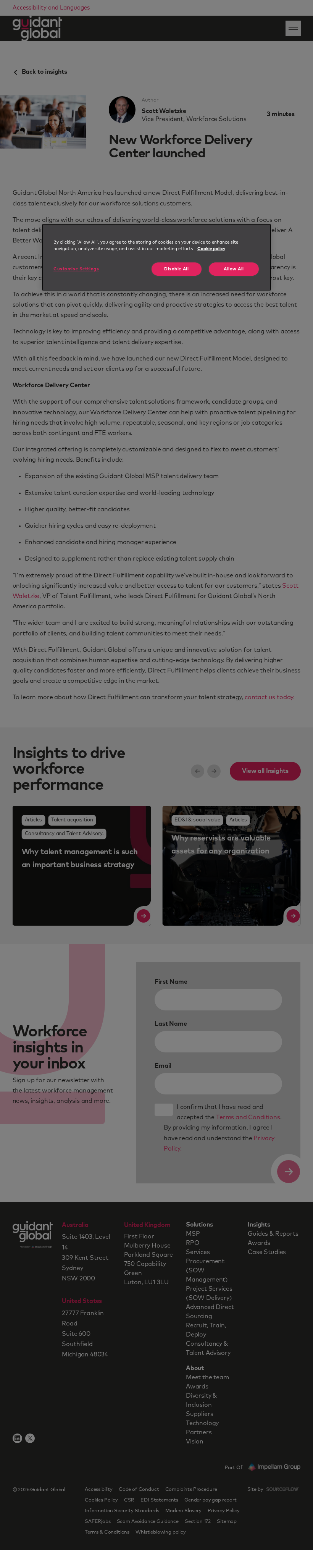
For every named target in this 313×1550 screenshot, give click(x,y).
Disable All (176, 269)
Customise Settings (76, 269)
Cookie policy (211, 249)
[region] (156, 257)
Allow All (234, 269)
